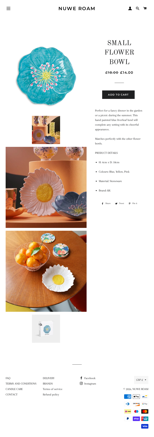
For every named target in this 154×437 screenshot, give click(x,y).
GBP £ (139, 380)
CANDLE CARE (14, 389)
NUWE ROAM (77, 8)
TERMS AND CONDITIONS (21, 383)
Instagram (90, 383)
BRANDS (48, 383)
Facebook (89, 378)
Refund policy (51, 394)
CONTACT (11, 394)
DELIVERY (48, 378)
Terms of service (52, 389)
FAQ (8, 378)
